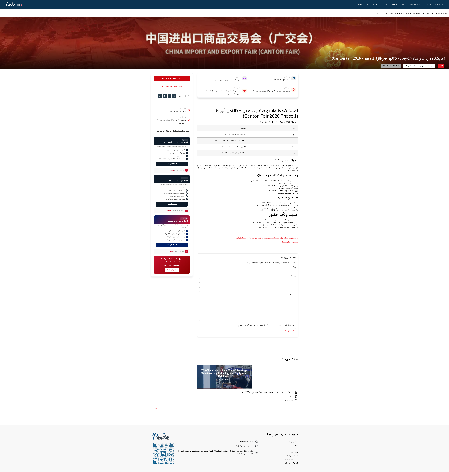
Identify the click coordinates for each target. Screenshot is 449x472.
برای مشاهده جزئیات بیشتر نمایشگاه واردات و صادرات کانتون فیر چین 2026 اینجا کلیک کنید (267, 238)
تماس (385, 4)
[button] (174, 96)
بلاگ (402, 4)
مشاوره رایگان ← (171, 270)
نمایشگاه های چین (415, 4)
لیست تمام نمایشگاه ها (290, 242)
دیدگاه (293, 295)
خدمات (428, 4)
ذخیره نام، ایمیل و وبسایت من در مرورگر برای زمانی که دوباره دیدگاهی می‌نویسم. (266, 325)
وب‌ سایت (292, 286)
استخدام (375, 4)
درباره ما (394, 4)
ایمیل (293, 276)
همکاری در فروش (363, 4)
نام (294, 267)
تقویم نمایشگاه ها (432, 13)
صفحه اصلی (439, 4)
